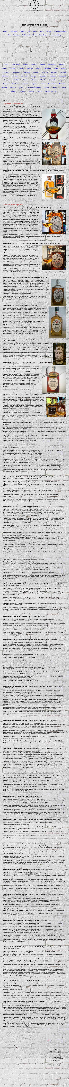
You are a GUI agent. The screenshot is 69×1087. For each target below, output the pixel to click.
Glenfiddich (16, 80)
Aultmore (42, 64)
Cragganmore (16, 72)
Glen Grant (5, 76)
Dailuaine (36, 72)
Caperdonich (47, 68)
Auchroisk (34, 64)
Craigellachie (26, 72)
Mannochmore (52, 84)
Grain (9, 35)
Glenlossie (34, 80)
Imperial (62, 80)
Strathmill (63, 87)
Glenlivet (25, 80)
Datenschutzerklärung (55, 35)
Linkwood (25, 84)
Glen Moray (24, 76)
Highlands (22, 31)
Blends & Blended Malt (60, 31)
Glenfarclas (7, 80)
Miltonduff (62, 84)
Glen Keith (15, 76)
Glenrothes (43, 80)
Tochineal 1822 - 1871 (51, 91)
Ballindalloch (51, 64)
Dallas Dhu (45, 72)
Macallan (42, 84)
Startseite (5, 31)
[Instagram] (48, 1040)
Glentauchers (52, 80)
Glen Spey (33, 76)
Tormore (39, 91)
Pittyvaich (13, 87)
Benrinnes (20, 68)
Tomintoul (31, 91)
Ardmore (25, 64)
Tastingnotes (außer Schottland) (21, 35)
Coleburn (63, 68)
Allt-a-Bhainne (16, 64)
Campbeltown (13, 31)
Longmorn (34, 84)
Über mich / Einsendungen (40, 35)
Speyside (49, 31)
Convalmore (6, 72)
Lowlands (41, 31)
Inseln (34, 31)
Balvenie (4, 68)
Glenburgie (53, 76)
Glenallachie (43, 76)
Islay (29, 31)
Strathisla (55, 87)
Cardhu (56, 68)
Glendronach (62, 76)
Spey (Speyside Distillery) (34, 87)
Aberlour (5, 64)
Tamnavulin (22, 91)
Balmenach (62, 64)
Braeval (38, 68)
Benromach (30, 68)
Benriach (12, 68)
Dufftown (54, 72)
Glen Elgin (63, 72)
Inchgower (6, 84)
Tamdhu (13, 91)
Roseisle (21, 87)
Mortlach (4, 87)
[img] (34, 6)
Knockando (15, 84)
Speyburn (46, 87)
